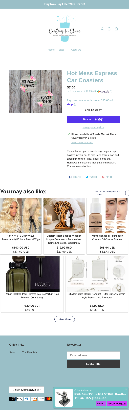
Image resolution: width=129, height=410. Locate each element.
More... (101, 403)
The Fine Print (29, 352)
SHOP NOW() (117, 403)
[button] (89, 91)
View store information (82, 142)
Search (13, 352)
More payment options (93, 127)
